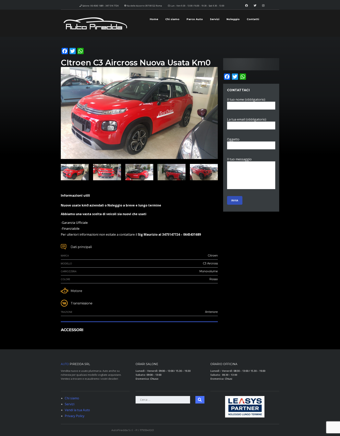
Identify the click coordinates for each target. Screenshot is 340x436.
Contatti (253, 19)
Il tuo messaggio (239, 159)
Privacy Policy (74, 416)
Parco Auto (195, 19)
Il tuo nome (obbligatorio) (246, 99)
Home (154, 19)
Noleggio (233, 19)
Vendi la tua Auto (77, 410)
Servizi (214, 19)
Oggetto (233, 139)
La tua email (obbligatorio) (246, 119)
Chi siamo (172, 19)
